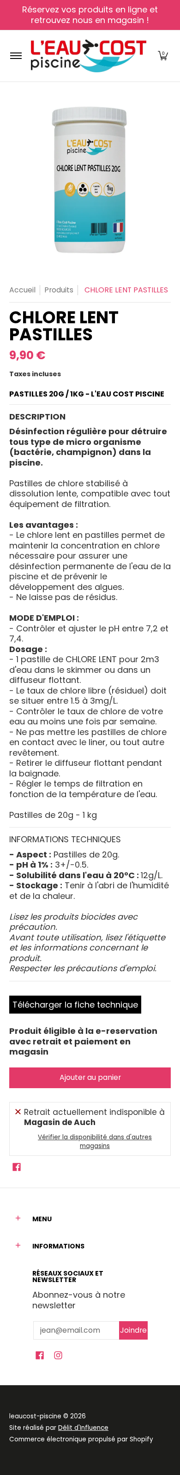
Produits (58, 290)
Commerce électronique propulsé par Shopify (81, 1439)
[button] (163, 56)
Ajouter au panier (90, 1077)
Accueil (22, 290)
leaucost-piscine (35, 1416)
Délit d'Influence (83, 1427)
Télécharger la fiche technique (75, 1004)
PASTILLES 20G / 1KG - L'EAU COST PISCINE (86, 394)
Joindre (133, 1330)
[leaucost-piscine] (88, 56)
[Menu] (15, 56)
